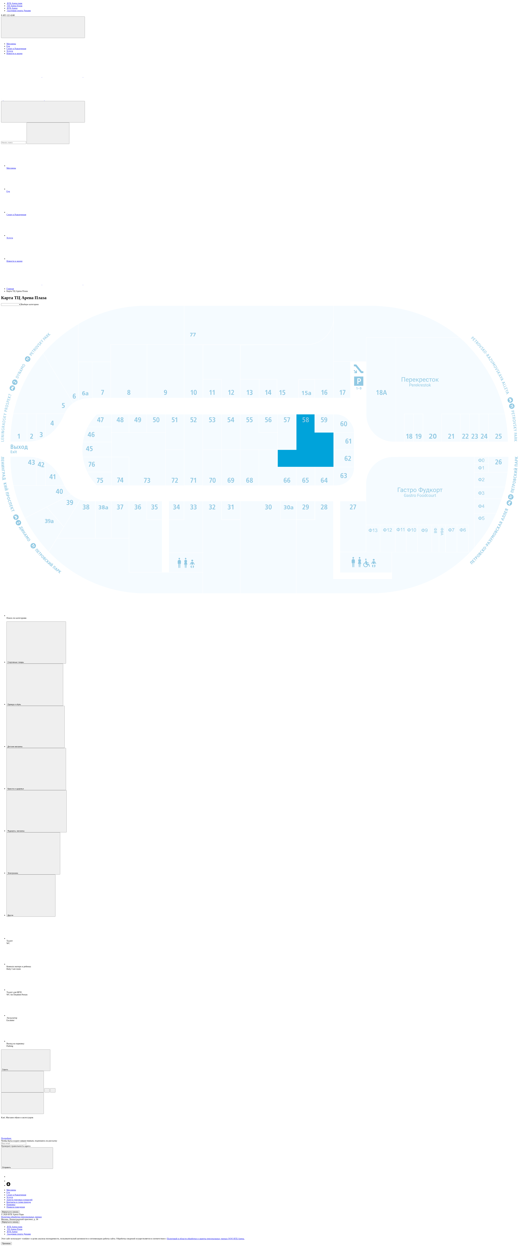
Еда (8, 46)
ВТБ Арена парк (14, 3)
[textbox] (30, 304)
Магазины (11, 44)
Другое (11, 915)
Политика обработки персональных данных (21, 1217)
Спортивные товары (16, 662)
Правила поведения (15, 1207)
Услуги (9, 51)
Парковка (10, 1204)
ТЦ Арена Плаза (14, 6)
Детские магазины (15, 747)
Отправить (6, 1167)
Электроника (13, 873)
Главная (10, 289)
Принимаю (6, 1243)
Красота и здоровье (16, 789)
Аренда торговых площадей (19, 1200)
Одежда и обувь (14, 704)
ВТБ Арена (11, 8)
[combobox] (30, 304)
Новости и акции (14, 53)
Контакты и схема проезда (18, 1202)
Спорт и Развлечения (16, 48)
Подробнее (6, 1138)
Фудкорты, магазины (16, 831)
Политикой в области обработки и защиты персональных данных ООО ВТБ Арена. (205, 1238)
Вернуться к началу (10, 1212)
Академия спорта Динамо (18, 10)
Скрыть (5, 1070)
